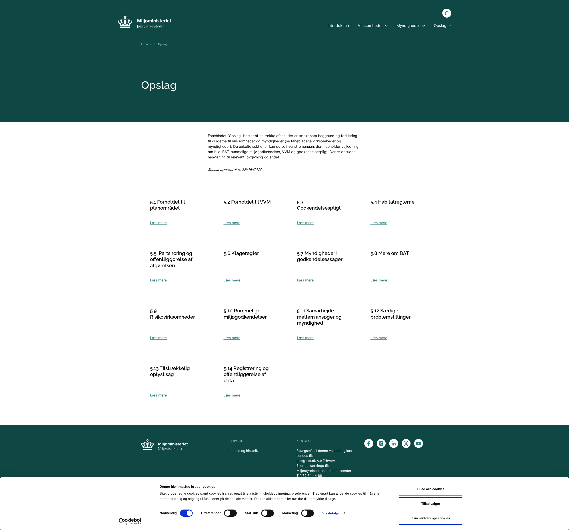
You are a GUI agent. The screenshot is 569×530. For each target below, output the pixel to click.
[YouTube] (418, 443)
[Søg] (446, 13)
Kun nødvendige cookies (430, 518)
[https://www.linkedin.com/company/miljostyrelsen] (393, 443)
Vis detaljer (331, 513)
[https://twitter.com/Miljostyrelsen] (406, 443)
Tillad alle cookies (430, 489)
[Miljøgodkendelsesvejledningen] (144, 21)
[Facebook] (368, 443)
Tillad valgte (430, 504)
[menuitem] (338, 29)
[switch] (230, 513)
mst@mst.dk (306, 461)
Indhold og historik (243, 451)
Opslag (163, 44)
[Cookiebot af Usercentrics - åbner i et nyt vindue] (130, 521)
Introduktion (338, 25)
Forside (146, 44)
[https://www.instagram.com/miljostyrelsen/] (381, 443)
